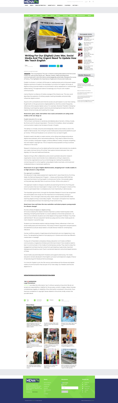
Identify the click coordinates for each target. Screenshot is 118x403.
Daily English (65, 382)
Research (59, 5)
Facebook (86, 382)
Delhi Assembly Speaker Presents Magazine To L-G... (68, 345)
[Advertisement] (59, 10)
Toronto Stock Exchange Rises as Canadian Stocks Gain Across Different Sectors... (86, 101)
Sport (88, 15)
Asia (46, 15)
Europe (35, 15)
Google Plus (87, 386)
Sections (75, 5)
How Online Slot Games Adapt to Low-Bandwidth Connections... (85, 93)
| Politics (58, 15)
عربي (86, 1)
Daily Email (86, 388)
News (31, 5)
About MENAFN (47, 390)
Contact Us (46, 386)
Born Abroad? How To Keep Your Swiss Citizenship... (88, 44)
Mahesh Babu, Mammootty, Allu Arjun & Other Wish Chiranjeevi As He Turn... (89, 55)
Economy (66, 15)
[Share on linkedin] (61, 66)
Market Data (51, 5)
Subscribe (65, 391)
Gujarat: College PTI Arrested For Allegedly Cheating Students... (51, 346)
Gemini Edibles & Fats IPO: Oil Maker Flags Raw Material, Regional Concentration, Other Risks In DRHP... (34, 325)
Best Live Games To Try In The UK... (84, 90)
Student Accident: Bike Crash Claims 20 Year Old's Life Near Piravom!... (51, 324)
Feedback (46, 393)
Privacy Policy (47, 384)
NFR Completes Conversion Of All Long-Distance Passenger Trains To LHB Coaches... (68, 366)
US (28, 15)
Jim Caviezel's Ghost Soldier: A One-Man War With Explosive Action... (34, 366)
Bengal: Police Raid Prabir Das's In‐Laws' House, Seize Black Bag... (69, 324)
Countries (67, 5)
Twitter (86, 384)
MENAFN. (33, 400)
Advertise (46, 388)
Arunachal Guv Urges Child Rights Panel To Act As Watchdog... (50, 366)
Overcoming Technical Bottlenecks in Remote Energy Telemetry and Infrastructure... (84, 97)
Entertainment (79, 15)
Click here (35, 392)
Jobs (45, 391)
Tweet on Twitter (52, 65)
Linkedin (86, 390)
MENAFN (27, 73)
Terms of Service (47, 382)
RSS (85, 391)
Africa (52, 15)
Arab (41, 15)
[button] (89, 1)
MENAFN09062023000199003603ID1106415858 (39, 275)
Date (26, 65)
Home (26, 5)
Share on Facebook (44, 65)
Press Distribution (40, 5)
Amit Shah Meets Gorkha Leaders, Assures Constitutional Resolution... (34, 346)
